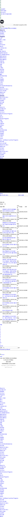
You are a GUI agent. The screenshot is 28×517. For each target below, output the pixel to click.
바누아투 (2, 87)
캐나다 (1, 46)
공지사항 (2, 102)
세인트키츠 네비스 (4, 89)
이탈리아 (2, 71)
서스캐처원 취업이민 (4, 54)
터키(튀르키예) (3, 76)
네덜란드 (2, 81)
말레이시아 (2, 92)
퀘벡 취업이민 (3, 56)
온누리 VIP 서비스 (4, 97)
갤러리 (1, 104)
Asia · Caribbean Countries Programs (9, 140)
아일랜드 (2, 79)
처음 (1, 324)
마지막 (1, 346)
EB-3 (1, 41)
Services (2, 95)
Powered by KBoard (5, 349)
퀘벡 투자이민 (3, 58)
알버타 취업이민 (3, 53)
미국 (1, 38)
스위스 (1, 82)
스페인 (1, 67)
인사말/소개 (3, 31)
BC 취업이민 (3, 51)
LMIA (1, 49)
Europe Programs (4, 118)
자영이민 (2, 61)
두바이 (1, 84)
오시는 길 (3, 12)
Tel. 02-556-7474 (3, 370)
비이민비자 (2, 44)
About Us (2, 30)
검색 (19, 347)
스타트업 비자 (3, 48)
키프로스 (2, 72)
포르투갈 (2, 69)
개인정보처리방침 (3, 380)
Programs (2, 36)
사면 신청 (2, 63)
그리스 (1, 77)
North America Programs (6, 113)
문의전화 (6, 14)
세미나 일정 (2, 99)
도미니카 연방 (3, 90)
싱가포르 (2, 94)
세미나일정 (3, 10)
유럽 (1, 64)
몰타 (1, 74)
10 (0, 342)
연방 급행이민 (3, 59)
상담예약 (3, 9)
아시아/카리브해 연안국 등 (6, 86)
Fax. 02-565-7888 (3, 374)
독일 (1, 66)
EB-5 (1, 43)
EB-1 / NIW (2, 40)
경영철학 (2, 33)
